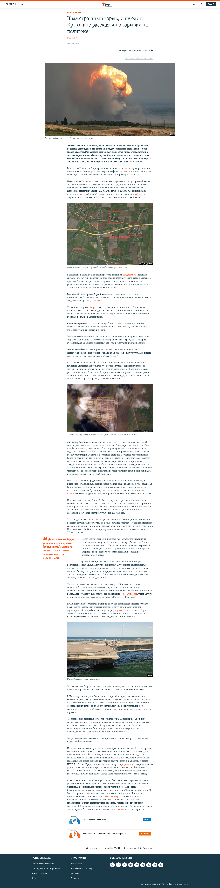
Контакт (35, 878)
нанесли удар (111, 796)
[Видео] (194, 4)
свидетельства (130, 275)
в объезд (139, 194)
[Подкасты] (154, 864)
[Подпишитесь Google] (112, 864)
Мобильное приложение (43, 864)
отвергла (93, 307)
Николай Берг (73, 38)
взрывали (120, 610)
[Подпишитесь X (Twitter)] (124, 864)
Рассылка (75, 873)
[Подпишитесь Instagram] (142, 864)
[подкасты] (202, 4)
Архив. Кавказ (74, 13)
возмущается (130, 594)
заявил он (98, 301)
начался (128, 171)
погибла (120, 809)
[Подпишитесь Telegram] (136, 864)
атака (87, 793)
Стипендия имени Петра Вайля (46, 869)
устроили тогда (129, 764)
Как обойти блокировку (81, 869)
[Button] (125, 50)
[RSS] (148, 864)
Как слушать (76, 864)
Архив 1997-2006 (39, 873)
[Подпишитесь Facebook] (118, 864)
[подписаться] (160, 864)
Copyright (75, 878)
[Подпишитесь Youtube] (130, 864)
